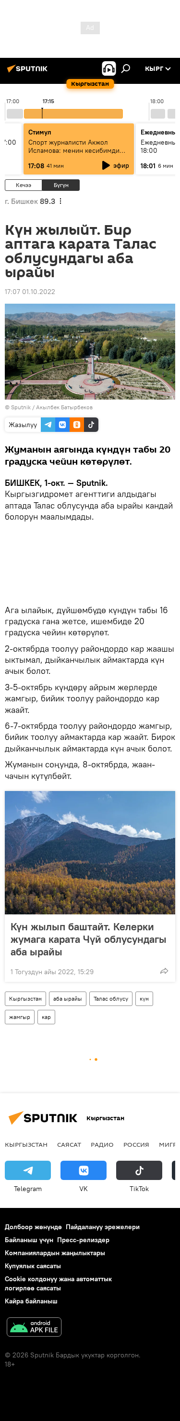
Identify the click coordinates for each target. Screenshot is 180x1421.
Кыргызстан (25, 998)
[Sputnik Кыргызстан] (29, 72)
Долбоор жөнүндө (33, 1226)
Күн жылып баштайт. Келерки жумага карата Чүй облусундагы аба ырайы (89, 939)
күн (144, 998)
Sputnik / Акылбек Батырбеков (52, 407)
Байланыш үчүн (29, 1239)
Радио (102, 1144)
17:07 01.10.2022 (30, 291)
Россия (136, 1144)
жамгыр (19, 1016)
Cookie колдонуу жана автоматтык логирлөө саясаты (58, 1283)
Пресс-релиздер (83, 1239)
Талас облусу (111, 998)
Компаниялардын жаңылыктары (55, 1252)
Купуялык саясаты (33, 1265)
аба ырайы (67, 998)
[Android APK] (34, 1328)
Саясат (69, 1144)
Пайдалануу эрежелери (103, 1226)
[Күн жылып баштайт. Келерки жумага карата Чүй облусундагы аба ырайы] (90, 852)
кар (46, 1016)
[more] (164, 970)
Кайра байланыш (31, 1301)
